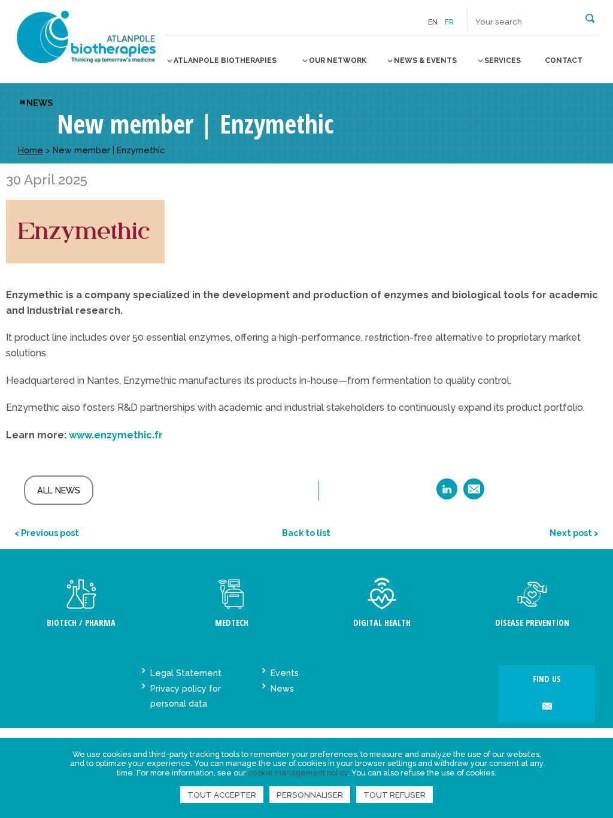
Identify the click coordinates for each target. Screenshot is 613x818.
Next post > (574, 533)
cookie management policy (298, 772)
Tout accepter (221, 794)
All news (58, 490)
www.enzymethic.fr (116, 435)
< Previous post (46, 533)
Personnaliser (310, 794)
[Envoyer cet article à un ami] (474, 493)
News (39, 103)
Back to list (306, 533)
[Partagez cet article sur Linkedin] (447, 493)
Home (30, 150)
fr (449, 22)
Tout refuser (394, 794)
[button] (590, 17)
